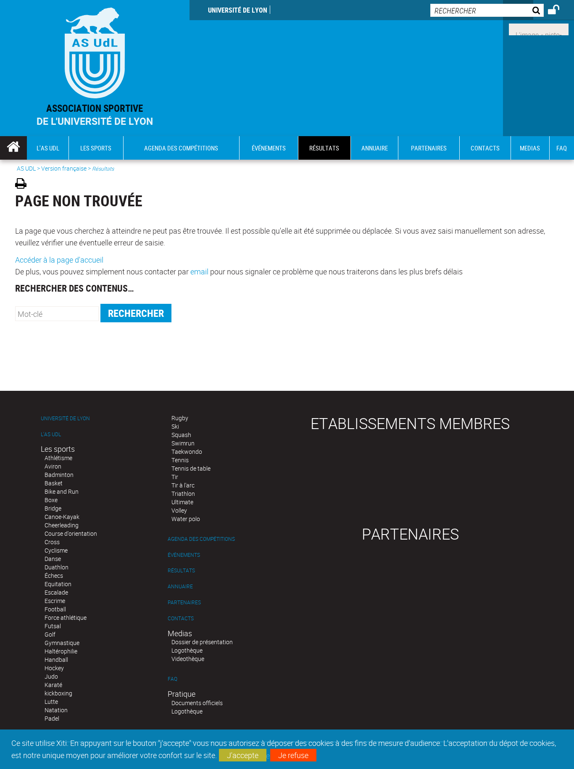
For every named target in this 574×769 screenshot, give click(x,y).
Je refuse (293, 755)
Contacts (181, 618)
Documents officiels (197, 703)
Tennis (180, 460)
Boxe (51, 500)
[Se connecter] (559, 11)
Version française (64, 168)
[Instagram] (539, 29)
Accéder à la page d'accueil (59, 260)
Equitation (58, 584)
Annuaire (180, 586)
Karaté (53, 685)
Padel (52, 718)
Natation (56, 710)
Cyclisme (56, 550)
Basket (54, 483)
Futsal (53, 626)
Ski (175, 426)
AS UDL (26, 168)
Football (55, 609)
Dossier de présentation (202, 642)
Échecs (54, 575)
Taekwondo (186, 452)
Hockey (54, 668)
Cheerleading (62, 525)
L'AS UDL (51, 434)
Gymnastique (62, 643)
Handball (56, 660)
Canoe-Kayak (62, 517)
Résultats (181, 570)
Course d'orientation (71, 533)
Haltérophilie (61, 651)
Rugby (179, 418)
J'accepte (242, 755)
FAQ (172, 678)
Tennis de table (191, 468)
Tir (174, 477)
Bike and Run (62, 491)
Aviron (53, 466)
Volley (179, 510)
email (199, 271)
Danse (53, 559)
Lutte (51, 702)
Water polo (185, 519)
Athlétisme (58, 458)
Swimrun (183, 443)
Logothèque (187, 650)
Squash (181, 435)
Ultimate (182, 502)
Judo (51, 676)
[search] (487, 10)
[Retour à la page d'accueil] (95, 51)
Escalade (56, 592)
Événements (184, 554)
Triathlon (183, 494)
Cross (52, 542)
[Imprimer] (23, 185)
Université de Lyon (237, 10)
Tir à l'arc (183, 485)
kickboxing (58, 693)
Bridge (53, 508)
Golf (50, 634)
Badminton (59, 475)
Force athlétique (66, 618)
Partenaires (184, 602)
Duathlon (56, 567)
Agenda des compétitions (201, 539)
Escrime (55, 601)
